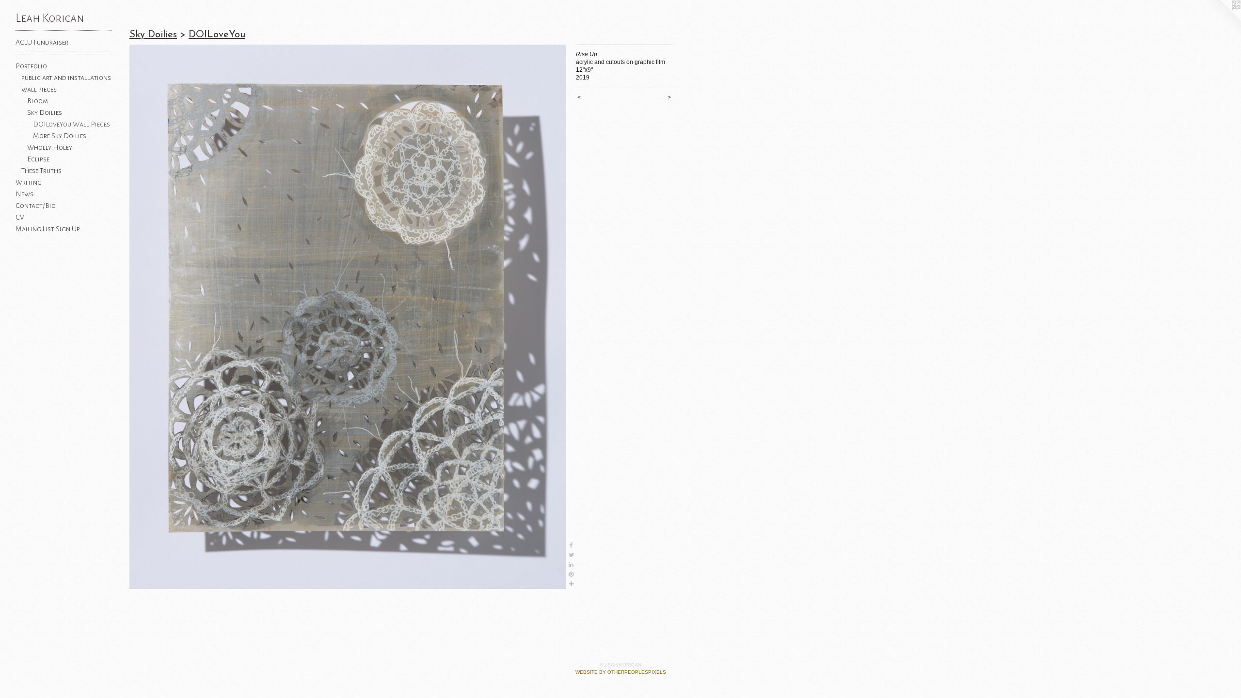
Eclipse (38, 159)
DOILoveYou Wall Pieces (71, 124)
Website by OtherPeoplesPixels (620, 672)
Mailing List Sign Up (48, 229)
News (24, 194)
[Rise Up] (347, 317)
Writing (29, 182)
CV (20, 217)
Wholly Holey (49, 147)
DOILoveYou (217, 35)
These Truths (41, 170)
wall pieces (39, 89)
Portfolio (31, 66)
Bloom (37, 101)
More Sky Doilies (59, 136)
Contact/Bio (36, 205)
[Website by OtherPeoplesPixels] (1221, 19)
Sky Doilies (44, 112)
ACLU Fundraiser (42, 42)
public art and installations (66, 77)
